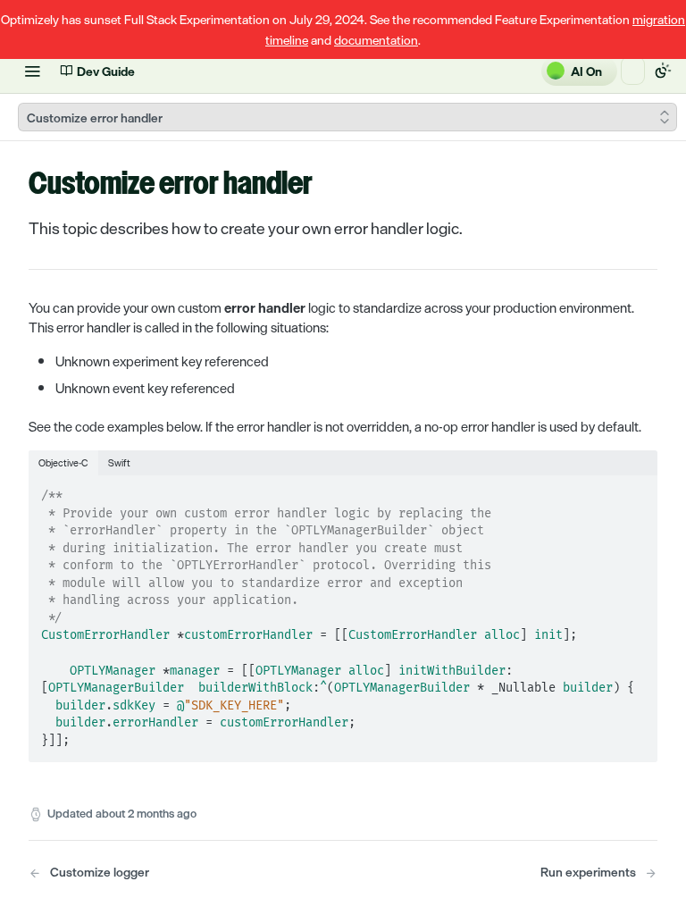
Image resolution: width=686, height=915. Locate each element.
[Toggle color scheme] (662, 70)
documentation (376, 39)
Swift (119, 462)
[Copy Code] (636, 490)
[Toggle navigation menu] (32, 70)
